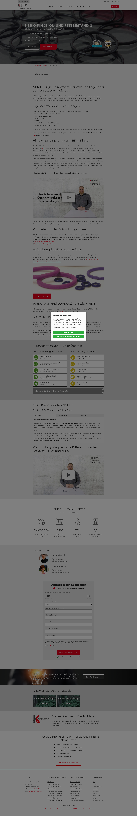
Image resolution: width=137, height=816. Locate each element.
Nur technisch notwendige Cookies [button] (68, 336)
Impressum (57, 327)
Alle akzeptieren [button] (68, 332)
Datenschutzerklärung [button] (69, 327)
